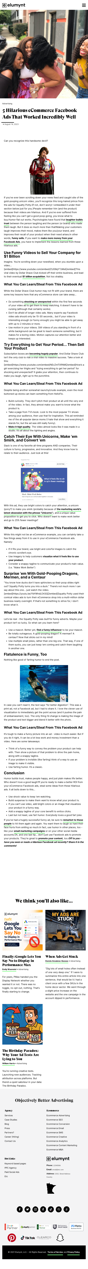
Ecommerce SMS (55, 1132)
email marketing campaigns (29, 831)
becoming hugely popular (43, 353)
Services (9, 1115)
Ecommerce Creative (57, 1137)
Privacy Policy (73, 1252)
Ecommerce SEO (55, 1120)
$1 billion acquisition (33, 276)
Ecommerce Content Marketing (62, 1145)
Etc (6, 1176)
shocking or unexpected (37, 301)
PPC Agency (10, 1168)
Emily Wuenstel (9, 969)
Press (7, 1128)
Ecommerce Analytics (57, 1141)
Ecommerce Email (55, 1128)
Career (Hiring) (12, 1137)
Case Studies (11, 1120)
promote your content (50, 838)
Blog (7, 1124)
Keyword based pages (15, 1163)
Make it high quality (19, 426)
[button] (84, 5)
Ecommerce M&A (55, 1149)
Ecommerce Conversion (58, 1124)
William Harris (8, 1063)
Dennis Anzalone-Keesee (56, 961)
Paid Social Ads (12, 1172)
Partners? (9, 1132)
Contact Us (10, 1141)
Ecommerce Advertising (58, 1115)
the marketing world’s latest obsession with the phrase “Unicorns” (42, 511)
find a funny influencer (49, 630)
